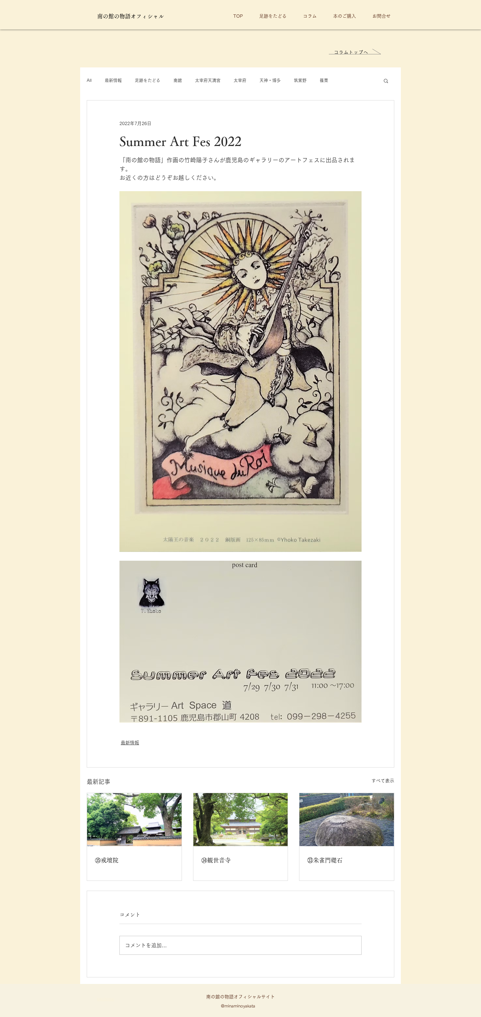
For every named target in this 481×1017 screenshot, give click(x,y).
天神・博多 (270, 80)
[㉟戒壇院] (134, 819)
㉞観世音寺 (216, 860)
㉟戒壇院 (106, 860)
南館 (177, 80)
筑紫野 (300, 80)
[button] (386, 80)
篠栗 (324, 80)
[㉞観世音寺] (240, 819)
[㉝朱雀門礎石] (346, 819)
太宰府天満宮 (208, 80)
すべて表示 (382, 780)
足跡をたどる (147, 80)
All (89, 80)
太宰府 (240, 80)
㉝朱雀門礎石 (325, 860)
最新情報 (113, 80)
